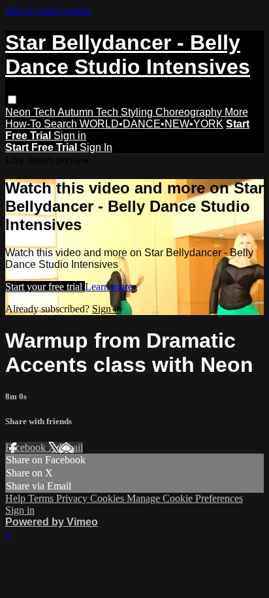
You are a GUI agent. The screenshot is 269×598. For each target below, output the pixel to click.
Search (62, 123)
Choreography (190, 112)
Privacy (73, 498)
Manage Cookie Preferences (185, 498)
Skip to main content (47, 10)
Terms (42, 498)
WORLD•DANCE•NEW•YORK (151, 123)
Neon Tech (31, 112)
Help (16, 498)
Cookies (108, 498)
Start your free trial (45, 286)
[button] (12, 99)
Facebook (26, 447)
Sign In (96, 147)
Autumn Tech (89, 112)
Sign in (70, 135)
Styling (138, 112)
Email (71, 447)
